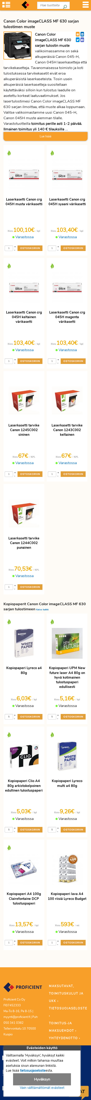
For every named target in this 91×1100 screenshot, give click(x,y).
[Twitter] (78, 39)
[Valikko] (85, 6)
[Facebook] (82, 39)
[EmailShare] (78, 34)
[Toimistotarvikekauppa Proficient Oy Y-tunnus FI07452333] (23, 989)
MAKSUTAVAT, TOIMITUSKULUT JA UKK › (66, 993)
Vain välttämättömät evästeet (42, 1087)
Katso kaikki (42, 609)
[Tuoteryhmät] (6, 6)
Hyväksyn (42, 1079)
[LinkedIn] (82, 34)
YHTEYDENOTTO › (64, 1038)
